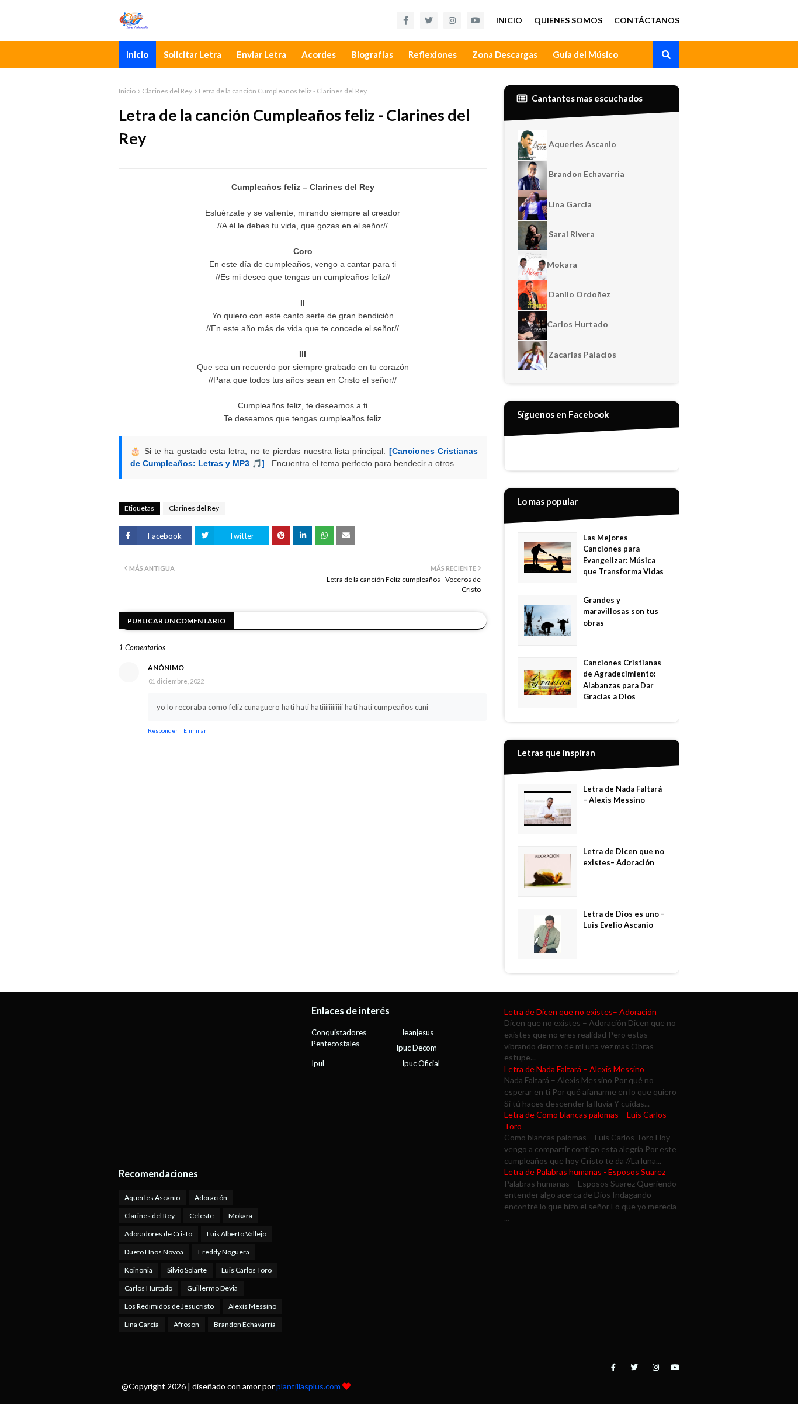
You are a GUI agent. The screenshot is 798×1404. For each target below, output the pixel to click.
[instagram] (452, 20)
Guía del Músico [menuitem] (585, 54)
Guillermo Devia (212, 1288)
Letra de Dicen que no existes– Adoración (623, 857)
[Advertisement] (192, 1079)
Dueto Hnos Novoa (153, 1251)
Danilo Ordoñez (578, 294)
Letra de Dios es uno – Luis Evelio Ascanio (624, 919)
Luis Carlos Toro (246, 1270)
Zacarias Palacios (581, 354)
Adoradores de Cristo (158, 1233)
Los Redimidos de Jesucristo (169, 1306)
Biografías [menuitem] (372, 54)
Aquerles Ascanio (581, 144)
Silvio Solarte (187, 1270)
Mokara (562, 264)
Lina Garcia (569, 204)
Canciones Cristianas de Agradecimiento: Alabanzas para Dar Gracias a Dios (622, 680)
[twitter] (429, 20)
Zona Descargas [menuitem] (504, 54)
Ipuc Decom (416, 1047)
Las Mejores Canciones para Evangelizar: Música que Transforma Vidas (623, 555)
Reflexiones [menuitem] (432, 54)
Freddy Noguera (223, 1251)
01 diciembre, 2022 (176, 681)
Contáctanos (646, 20)
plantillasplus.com (309, 1386)
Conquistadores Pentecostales (338, 1038)
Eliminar (194, 730)
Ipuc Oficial (421, 1063)
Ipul (317, 1063)
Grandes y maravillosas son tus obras (620, 611)
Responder (163, 730)
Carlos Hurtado (577, 324)
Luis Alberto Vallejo (236, 1233)
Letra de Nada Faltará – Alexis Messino (622, 794)
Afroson (186, 1324)
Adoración (211, 1197)
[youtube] (475, 20)
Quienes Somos (568, 20)
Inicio (509, 20)
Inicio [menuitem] (137, 54)
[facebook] (405, 20)
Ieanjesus (417, 1032)
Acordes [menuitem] (318, 54)
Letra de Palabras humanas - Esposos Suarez (584, 1172)
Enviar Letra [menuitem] (261, 54)
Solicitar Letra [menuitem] (192, 54)
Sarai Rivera (571, 234)
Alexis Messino (252, 1306)
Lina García (141, 1324)
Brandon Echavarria (585, 174)
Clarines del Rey (167, 90)
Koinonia (138, 1270)
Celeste (201, 1215)
